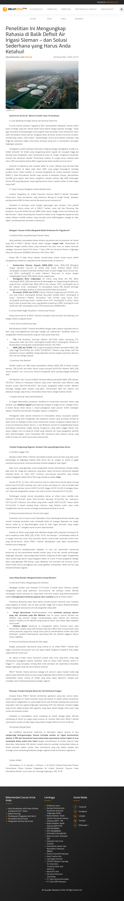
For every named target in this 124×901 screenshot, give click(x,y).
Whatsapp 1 (83, 825)
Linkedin (81, 816)
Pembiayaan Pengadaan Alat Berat (22, 816)
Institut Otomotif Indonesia (57, 854)
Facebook (82, 807)
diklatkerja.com (112, 2)
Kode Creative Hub (54, 856)
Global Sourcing (14, 814)
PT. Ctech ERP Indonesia (56, 882)
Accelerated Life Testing (36, 11)
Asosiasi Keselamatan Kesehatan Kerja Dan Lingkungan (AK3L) (56, 810)
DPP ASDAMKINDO (54, 831)
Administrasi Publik (66, 11)
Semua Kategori (107, 9)
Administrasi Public (52, 11)
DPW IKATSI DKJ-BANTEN (56, 833)
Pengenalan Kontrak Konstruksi (20, 821)
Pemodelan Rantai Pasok (18, 819)
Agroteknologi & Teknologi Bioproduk (86, 11)
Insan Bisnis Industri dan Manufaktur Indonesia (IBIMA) (56, 848)
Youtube (81, 821)
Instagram (82, 811)
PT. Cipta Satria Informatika (58, 879)
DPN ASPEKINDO (53, 828)
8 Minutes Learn (53, 806)
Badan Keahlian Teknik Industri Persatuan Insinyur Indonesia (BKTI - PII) (58, 818)
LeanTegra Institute (54, 859)
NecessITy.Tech (53, 871)
